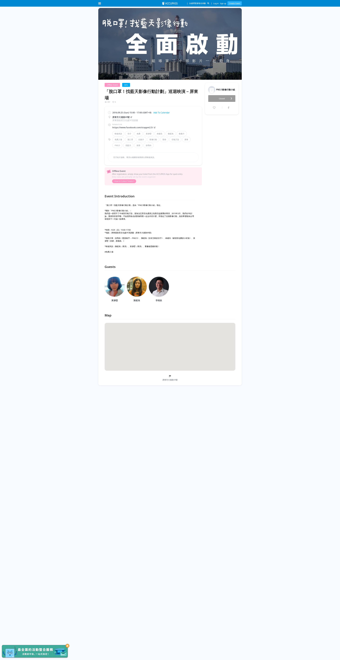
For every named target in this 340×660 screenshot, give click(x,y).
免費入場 (118, 139)
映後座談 (118, 133)
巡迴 (138, 145)
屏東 (186, 139)
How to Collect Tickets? (124, 181)
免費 (138, 133)
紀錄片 (141, 139)
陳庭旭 (170, 133)
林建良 (159, 133)
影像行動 (153, 139)
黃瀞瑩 (148, 133)
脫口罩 (130, 139)
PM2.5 (117, 145)
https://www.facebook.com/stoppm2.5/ (132, 127)
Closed (222, 98)
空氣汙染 (175, 139)
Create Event (234, 3)
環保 (164, 139)
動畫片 (181, 133)
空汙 (129, 133)
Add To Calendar (161, 112)
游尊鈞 (148, 145)
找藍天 (128, 145)
